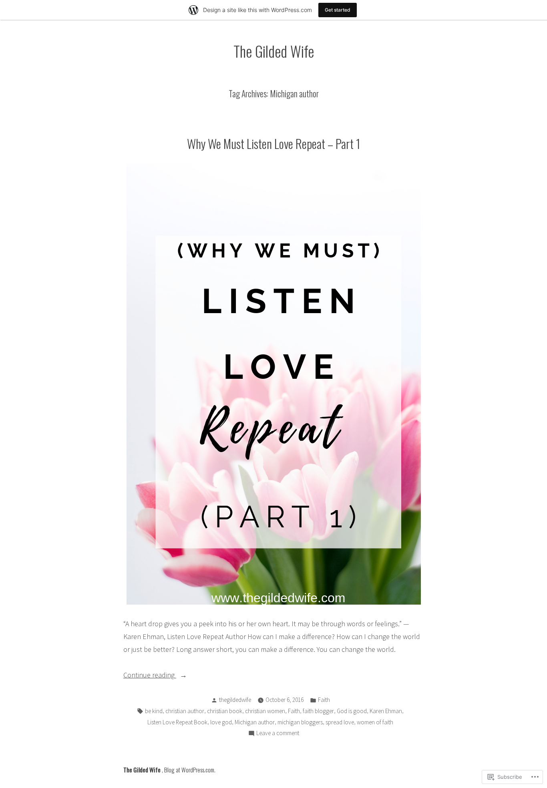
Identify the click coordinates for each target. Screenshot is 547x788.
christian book (224, 711)
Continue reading (149, 675)
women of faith (375, 722)
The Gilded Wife (273, 51)
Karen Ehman (386, 711)
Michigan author (255, 722)
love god (221, 722)
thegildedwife (235, 700)
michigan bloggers (300, 722)
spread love (340, 722)
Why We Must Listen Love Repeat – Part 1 (273, 143)
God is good (352, 711)
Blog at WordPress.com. (189, 769)
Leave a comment (277, 734)
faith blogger (318, 711)
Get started (337, 10)
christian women (265, 711)
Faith (324, 700)
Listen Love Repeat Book (177, 722)
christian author (184, 711)
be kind (154, 711)
